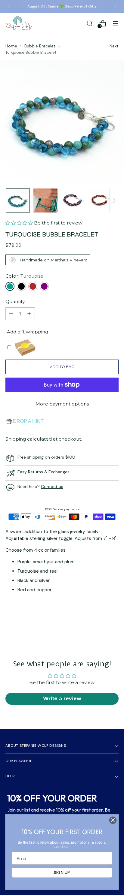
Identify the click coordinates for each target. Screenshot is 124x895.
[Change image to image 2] (45, 200)
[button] (19, 223)
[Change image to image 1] (18, 200)
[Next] (115, 6)
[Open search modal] (89, 23)
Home (11, 46)
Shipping (15, 439)
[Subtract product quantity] (11, 314)
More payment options (62, 404)
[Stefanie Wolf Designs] (19, 23)
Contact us (52, 486)
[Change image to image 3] (73, 200)
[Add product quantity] (29, 314)
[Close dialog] (113, 820)
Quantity (15, 301)
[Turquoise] (9, 286)
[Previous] (9, 6)
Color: (24, 276)
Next (114, 46)
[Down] (114, 200)
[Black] (21, 286)
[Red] (32, 286)
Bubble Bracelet (39, 46)
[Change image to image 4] (101, 200)
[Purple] (44, 286)
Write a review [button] (62, 698)
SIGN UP (62, 872)
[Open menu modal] (115, 23)
